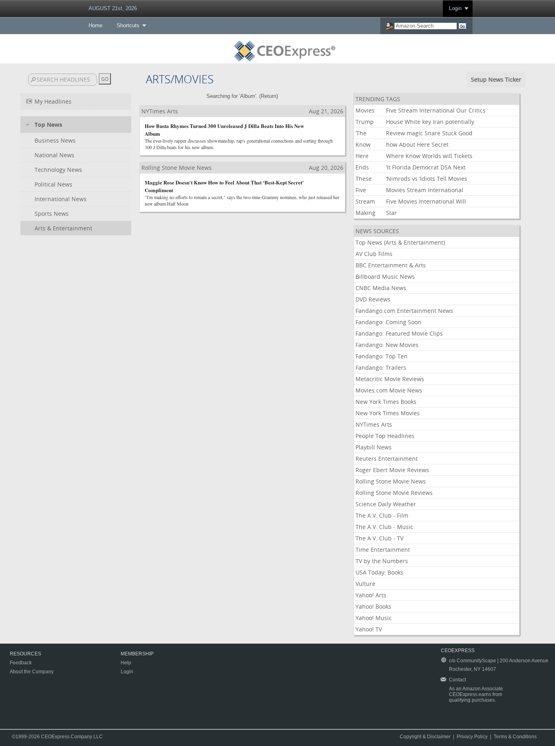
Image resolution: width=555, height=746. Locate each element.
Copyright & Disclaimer (425, 736)
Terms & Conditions (515, 736)
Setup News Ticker (496, 79)
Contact (457, 680)
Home (95, 25)
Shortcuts (128, 25)
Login (455, 8)
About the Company (32, 671)
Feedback (21, 663)
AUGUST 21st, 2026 (113, 8)
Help (126, 663)
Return (268, 96)
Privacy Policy (472, 736)
